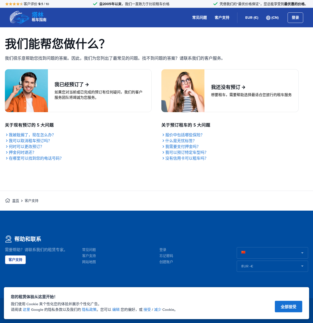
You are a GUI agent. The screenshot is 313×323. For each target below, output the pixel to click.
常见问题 (199, 17)
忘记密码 (166, 256)
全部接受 (288, 307)
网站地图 (89, 262)
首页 (15, 201)
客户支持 (222, 17)
